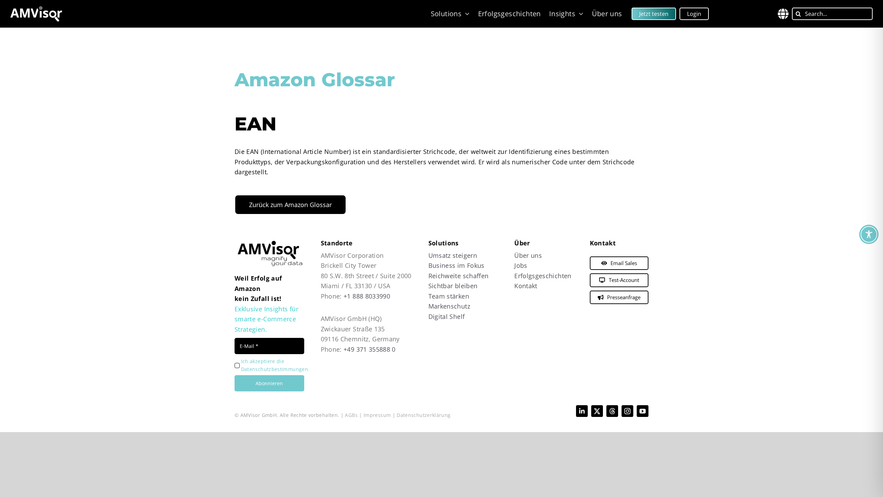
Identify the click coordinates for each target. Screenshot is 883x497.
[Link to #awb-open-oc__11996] (783, 13)
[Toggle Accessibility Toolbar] (869, 234)
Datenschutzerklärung (423, 415)
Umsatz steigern (452, 255)
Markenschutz (449, 306)
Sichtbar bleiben (453, 286)
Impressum (377, 415)
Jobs (520, 265)
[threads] (612, 411)
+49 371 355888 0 (370, 349)
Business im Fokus (456, 265)
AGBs (351, 415)
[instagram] (627, 411)
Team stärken (448, 296)
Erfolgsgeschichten (542, 276)
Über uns (528, 255)
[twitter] (597, 411)
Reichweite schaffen (458, 276)
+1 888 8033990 (367, 296)
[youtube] (642, 411)
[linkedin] (582, 411)
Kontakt (525, 286)
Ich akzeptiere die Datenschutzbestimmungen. (275, 365)
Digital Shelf (446, 316)
